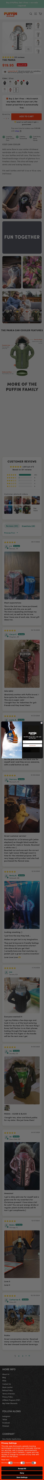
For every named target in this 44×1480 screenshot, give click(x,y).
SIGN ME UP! (32, 745)
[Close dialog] (41, 723)
